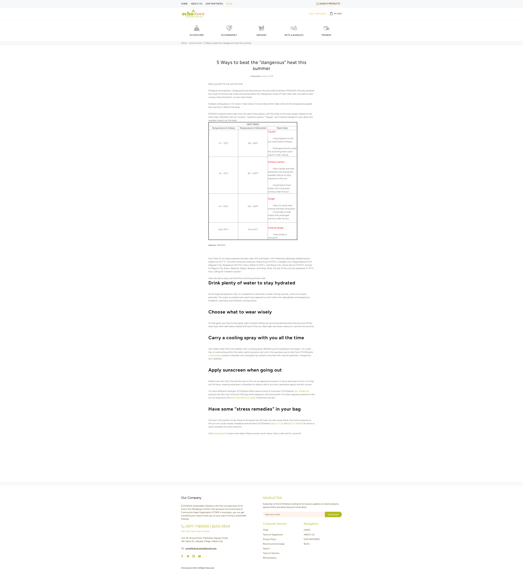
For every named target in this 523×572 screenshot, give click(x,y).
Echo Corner (195, 43)
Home (184, 43)
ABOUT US (309, 534)
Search (266, 548)
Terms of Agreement (273, 534)
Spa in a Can (277, 423)
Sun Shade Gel (302, 391)
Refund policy (269, 557)
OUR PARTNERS (312, 539)
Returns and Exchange (274, 544)
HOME (307, 530)
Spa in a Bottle (295, 423)
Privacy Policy (269, 539)
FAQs (265, 530)
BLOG (306, 544)
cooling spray (214, 355)
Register (323, 13)
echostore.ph (219, 433)
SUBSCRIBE (333, 515)
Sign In (312, 13)
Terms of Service (271, 553)
